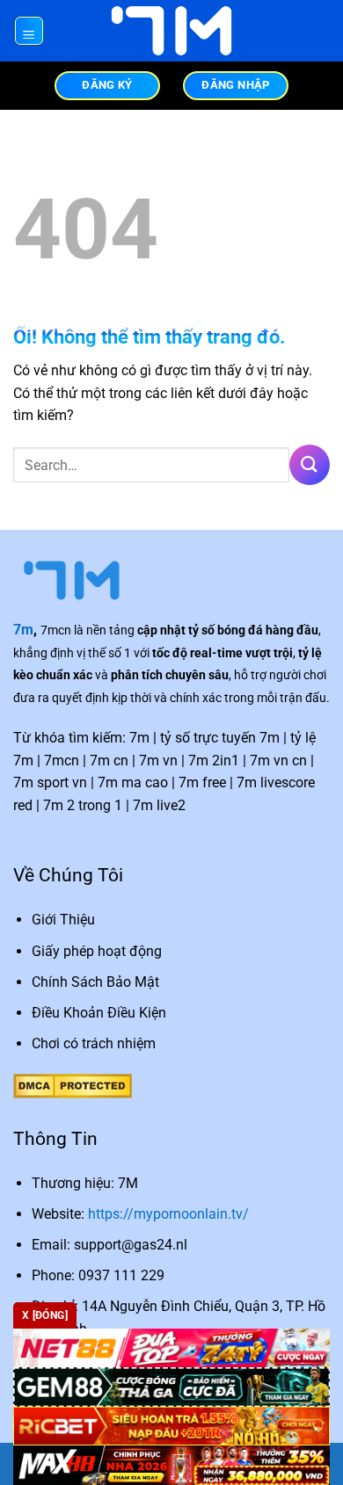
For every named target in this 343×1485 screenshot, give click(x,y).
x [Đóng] (45, 1315)
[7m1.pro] (171, 31)
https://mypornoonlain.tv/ (168, 1214)
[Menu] (29, 31)
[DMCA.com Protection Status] (72, 1084)
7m (23, 629)
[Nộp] (309, 464)
